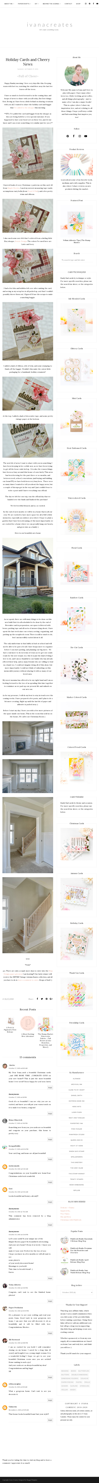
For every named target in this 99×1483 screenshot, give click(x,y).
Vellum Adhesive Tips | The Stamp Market (76, 241)
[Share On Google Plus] (51, 999)
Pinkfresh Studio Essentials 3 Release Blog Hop (81, 1240)
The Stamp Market (77, 1174)
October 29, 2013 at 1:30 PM (18, 1288)
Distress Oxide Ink (77, 1101)
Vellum (64, 1390)
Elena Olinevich (15, 1120)
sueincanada (14, 1166)
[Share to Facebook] (37, 999)
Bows (73, 1371)
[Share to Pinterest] (46, 999)
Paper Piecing (67, 1382)
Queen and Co (77, 1140)
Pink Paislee (76, 1129)
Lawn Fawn (77, 1112)
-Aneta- (12, 1065)
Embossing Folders (69, 1378)
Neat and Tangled (77, 1118)
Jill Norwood (14, 1340)
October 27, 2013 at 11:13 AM (18, 1068)
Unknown (13, 1407)
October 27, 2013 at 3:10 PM (18, 1123)
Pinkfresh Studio (76, 1134)
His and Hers (65, 1217)
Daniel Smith (76, 1095)
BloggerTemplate (32, 1480)
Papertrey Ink (76, 1123)
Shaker (64, 1386)
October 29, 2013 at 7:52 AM (18, 1212)
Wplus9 (76, 1190)
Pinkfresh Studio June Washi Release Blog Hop (80, 1271)
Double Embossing (80, 1375)
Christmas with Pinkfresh (70, 1220)
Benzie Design (21, 241)
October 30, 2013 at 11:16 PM (18, 1343)
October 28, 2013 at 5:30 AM (18, 1169)
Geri (10, 1189)
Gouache (84, 1378)
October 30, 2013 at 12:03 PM (19, 1311)
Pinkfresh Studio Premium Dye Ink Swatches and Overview (81, 1250)
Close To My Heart (77, 1090)
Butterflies (83, 1371)
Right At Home (77, 1146)
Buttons (65, 1375)
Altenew (76, 1079)
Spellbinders (77, 1157)
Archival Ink (76, 1084)
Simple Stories (13, 188)
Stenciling (84, 1386)
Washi (73, 1390)
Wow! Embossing (76, 1185)
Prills (87, 1382)
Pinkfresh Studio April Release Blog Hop (79, 1261)
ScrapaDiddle (14, 1146)
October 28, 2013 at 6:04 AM (18, 1192)
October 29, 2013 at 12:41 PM (18, 1234)
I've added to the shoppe (24, 108)
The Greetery (77, 1162)
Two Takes (64, 1214)
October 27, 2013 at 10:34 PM (18, 1149)
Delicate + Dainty (67, 1208)
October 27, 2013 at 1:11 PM (18, 1097)
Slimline (74, 1386)
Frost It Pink (33, 191)
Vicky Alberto (15, 1285)
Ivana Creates (13, 1480)
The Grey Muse (76, 1168)
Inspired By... (65, 1211)
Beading (65, 1371)
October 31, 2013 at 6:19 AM (18, 1387)
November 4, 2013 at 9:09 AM (19, 1410)
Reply (50, 1087)
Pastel (79, 1382)
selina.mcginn (15, 1384)
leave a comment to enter (28, 980)
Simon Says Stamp (76, 1151)
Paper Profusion (16, 1308)
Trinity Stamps (76, 1179)
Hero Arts (76, 1106)
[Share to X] (42, 999)
